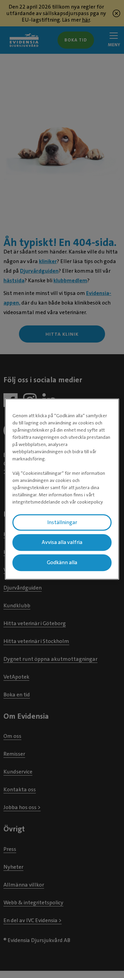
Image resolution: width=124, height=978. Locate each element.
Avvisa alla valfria (62, 542)
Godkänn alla (62, 562)
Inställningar (62, 522)
